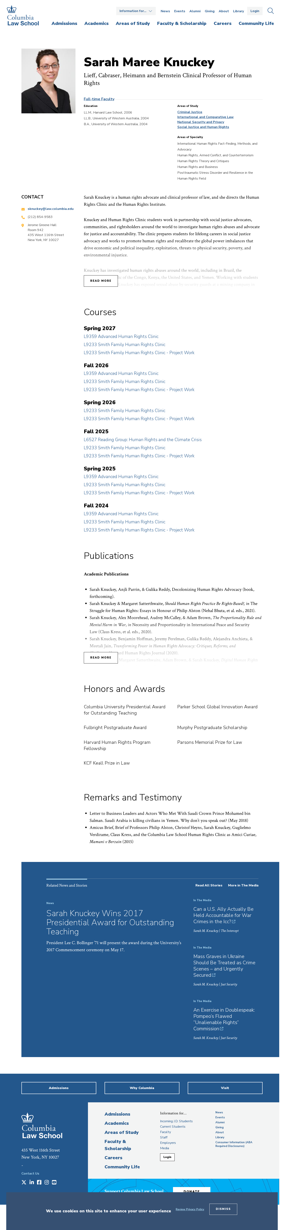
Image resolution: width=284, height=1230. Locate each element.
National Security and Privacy (200, 122)
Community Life (122, 1167)
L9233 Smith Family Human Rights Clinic (124, 345)
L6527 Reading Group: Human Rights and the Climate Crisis (143, 440)
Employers (168, 1143)
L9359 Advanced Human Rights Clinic (121, 336)
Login (255, 11)
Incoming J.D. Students (176, 1121)
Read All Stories (208, 885)
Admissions (117, 1114)
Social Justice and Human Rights (203, 127)
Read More (100, 281)
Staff (163, 1137)
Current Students (172, 1126)
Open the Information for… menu (136, 11)
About (224, 11)
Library (238, 11)
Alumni (195, 11)
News (165, 11)
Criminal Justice (189, 112)
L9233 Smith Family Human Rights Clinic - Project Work (139, 353)
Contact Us (30, 1173)
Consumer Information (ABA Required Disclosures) (233, 1144)
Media (164, 1148)
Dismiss (223, 1209)
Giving (210, 11)
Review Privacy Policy (190, 1209)
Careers (113, 1158)
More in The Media (243, 885)
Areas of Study (122, 1132)
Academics (117, 1123)
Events (179, 11)
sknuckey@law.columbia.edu (51, 209)
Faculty (165, 1132)
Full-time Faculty (99, 99)
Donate (192, 1192)
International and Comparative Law (205, 117)
